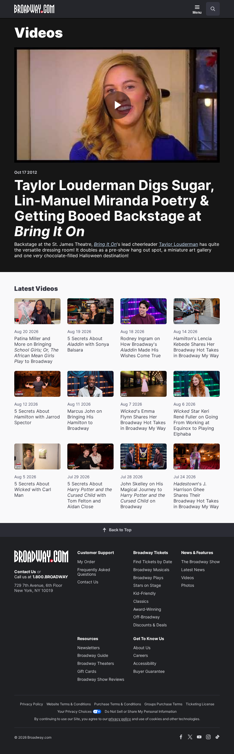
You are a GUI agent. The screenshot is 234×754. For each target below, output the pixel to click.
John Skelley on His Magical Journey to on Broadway (142, 495)
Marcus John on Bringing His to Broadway (84, 419)
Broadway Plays (148, 577)
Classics (140, 601)
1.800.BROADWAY (50, 576)
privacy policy (119, 719)
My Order (86, 561)
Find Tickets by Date (152, 561)
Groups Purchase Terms (163, 704)
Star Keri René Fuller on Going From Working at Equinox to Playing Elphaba (196, 422)
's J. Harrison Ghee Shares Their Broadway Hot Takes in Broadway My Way (196, 495)
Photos (187, 585)
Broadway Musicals (151, 569)
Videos (187, 577)
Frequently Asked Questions (93, 572)
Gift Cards (86, 671)
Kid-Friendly (144, 593)
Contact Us (25, 571)
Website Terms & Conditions (69, 704)
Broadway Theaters (95, 663)
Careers (140, 655)
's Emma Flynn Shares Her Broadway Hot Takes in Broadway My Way (143, 419)
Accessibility (144, 663)
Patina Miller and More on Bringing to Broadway (36, 350)
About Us (141, 647)
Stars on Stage (147, 585)
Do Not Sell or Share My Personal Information (141, 711)
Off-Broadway (146, 616)
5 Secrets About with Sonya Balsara (88, 344)
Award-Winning (147, 609)
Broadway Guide (92, 655)
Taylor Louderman (178, 244)
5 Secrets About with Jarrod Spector (37, 416)
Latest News (193, 569)
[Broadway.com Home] (34, 9)
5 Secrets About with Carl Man (32, 489)
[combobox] (210, 9)
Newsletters (88, 647)
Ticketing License (200, 704)
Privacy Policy (31, 704)
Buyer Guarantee (149, 671)
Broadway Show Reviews (100, 679)
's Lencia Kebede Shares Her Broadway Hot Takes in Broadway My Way (196, 347)
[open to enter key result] (213, 9)
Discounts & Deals (150, 624)
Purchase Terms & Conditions (117, 704)
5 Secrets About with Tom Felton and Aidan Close (89, 495)
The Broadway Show (200, 561)
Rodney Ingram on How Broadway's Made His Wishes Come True (140, 347)
